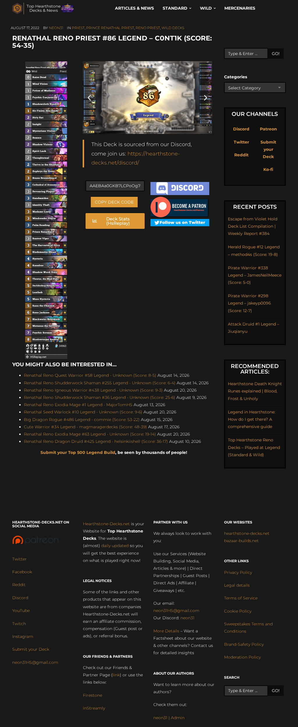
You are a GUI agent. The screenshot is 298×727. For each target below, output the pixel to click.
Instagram (22, 636)
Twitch (19, 623)
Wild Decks (173, 28)
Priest (78, 28)
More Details (166, 631)
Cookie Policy (237, 611)
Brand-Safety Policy (244, 644)
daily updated (115, 545)
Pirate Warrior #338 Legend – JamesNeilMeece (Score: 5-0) (254, 275)
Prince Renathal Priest (110, 28)
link (116, 675)
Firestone (92, 695)
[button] (89, 97)
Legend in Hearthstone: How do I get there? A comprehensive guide (251, 419)
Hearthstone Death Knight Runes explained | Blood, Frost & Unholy (255, 391)
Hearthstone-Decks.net (106, 523)
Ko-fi (268, 169)
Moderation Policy (242, 657)
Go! (276, 53)
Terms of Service (241, 598)
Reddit (241, 155)
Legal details (237, 585)
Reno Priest (148, 28)
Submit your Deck (268, 149)
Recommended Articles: (255, 369)
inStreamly (94, 708)
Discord (241, 129)
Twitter (241, 142)
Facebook (22, 571)
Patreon (268, 129)
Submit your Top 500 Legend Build (77, 452)
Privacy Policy (238, 572)
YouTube (21, 610)
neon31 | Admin (169, 717)
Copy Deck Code (114, 202)
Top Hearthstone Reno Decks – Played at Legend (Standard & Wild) (254, 447)
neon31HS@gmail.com (35, 662)
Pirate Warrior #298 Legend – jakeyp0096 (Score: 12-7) (249, 303)
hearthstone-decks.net (246, 533)
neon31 (56, 28)
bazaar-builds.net (241, 540)
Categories (235, 76)
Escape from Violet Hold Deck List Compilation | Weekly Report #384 (252, 226)
